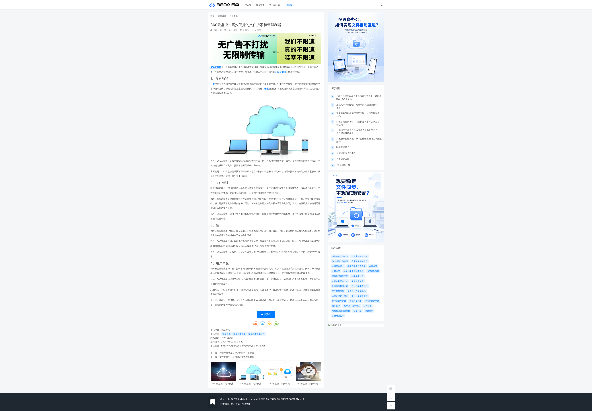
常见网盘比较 (343, 165)
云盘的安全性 (342, 159)
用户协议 (235, 403)
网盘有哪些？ (342, 147)
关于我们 (224, 403)
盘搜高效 (226, 333)
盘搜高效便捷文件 (256, 333)
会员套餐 (260, 4)
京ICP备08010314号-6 (292, 399)
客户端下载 (274, 4)
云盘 (212, 84)
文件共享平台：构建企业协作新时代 (237, 357)
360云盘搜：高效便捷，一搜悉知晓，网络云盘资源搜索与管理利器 (280, 383)
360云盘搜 (215, 67)
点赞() (267, 314)
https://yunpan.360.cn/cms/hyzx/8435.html (243, 345)
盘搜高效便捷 (239, 333)
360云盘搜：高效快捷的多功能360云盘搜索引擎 (308, 383)
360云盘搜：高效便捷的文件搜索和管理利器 (224, 383)
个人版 (248, 4)
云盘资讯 (289, 4)
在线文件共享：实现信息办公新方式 (237, 353)
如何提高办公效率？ (346, 153)
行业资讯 (234, 16)
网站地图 (246, 403)
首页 (212, 16)
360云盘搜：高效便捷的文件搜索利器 (252, 383)
